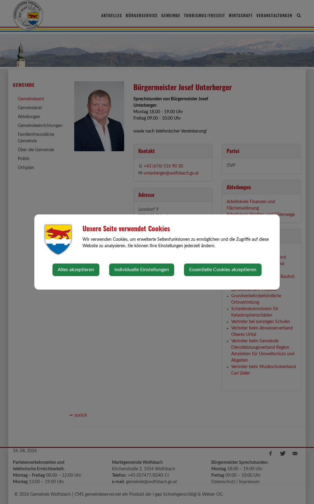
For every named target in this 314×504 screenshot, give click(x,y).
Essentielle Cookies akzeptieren (222, 269)
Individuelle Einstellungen (141, 269)
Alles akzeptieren (76, 269)
